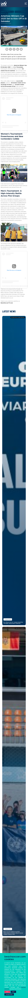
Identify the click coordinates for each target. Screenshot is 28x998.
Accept (7, 991)
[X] (10, 50)
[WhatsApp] (14, 50)
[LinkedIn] (17, 50)
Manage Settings (9, 994)
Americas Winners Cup (7, 11)
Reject (13, 991)
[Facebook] (7, 50)
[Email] (21, 50)
